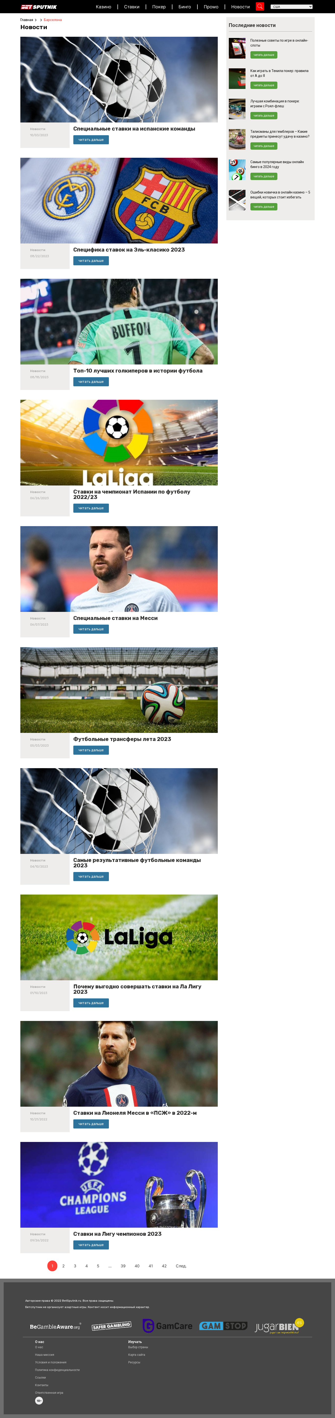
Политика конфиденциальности (57, 1370)
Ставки (132, 6)
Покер (159, 6)
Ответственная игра (49, 1392)
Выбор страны (138, 1347)
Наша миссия (44, 1355)
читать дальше (264, 55)
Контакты (41, 1385)
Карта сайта (136, 1355)
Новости (240, 6)
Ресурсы (134, 1362)
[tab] (35, 27)
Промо (211, 6)
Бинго (185, 6)
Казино (103, 6)
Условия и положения (50, 1362)
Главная (26, 20)
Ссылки (40, 1377)
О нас (39, 1347)
